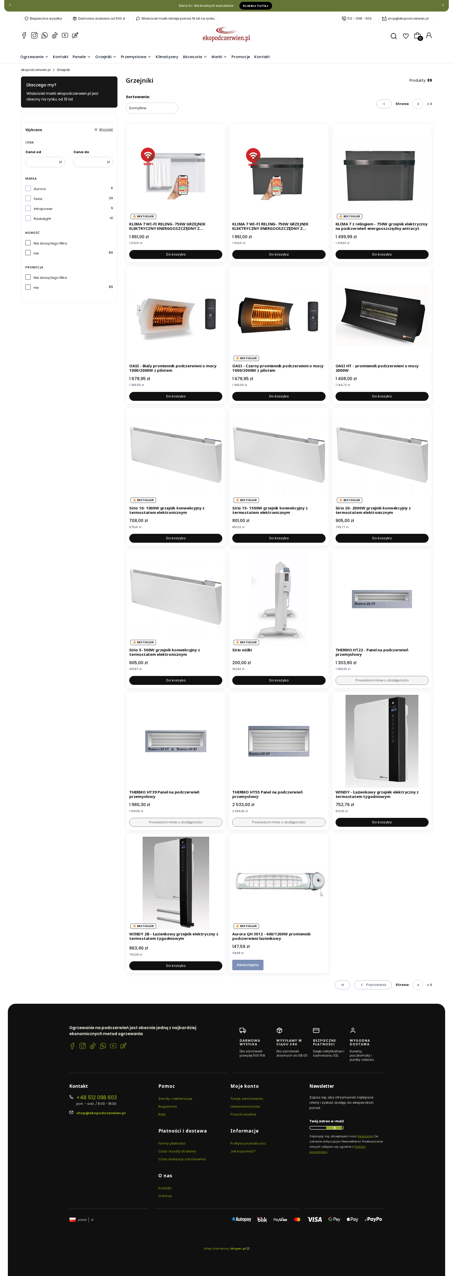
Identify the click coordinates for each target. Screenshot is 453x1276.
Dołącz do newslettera (334, 1128)
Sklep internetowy (225, 1248)
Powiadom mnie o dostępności (382, 680)
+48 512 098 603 (96, 1097)
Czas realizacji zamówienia (182, 1159)
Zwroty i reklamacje (175, 1098)
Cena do (81, 151)
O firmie (165, 1196)
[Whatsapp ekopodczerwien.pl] (44, 36)
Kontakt (164, 1188)
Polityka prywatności (248, 1143)
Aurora (40, 188)
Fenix (38, 198)
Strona (402, 103)
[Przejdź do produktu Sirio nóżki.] (278, 599)
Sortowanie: (138, 96)
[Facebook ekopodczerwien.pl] (24, 36)
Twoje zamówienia (246, 1098)
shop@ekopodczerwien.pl (408, 18)
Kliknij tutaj (255, 6)
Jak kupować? (243, 1151)
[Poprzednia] (10, 6)
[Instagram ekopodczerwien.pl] (34, 36)
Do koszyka (176, 254)
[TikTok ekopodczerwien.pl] (55, 36)
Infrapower (43, 208)
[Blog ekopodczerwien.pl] (75, 36)
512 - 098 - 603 (359, 18)
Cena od (33, 151)
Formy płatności (172, 1143)
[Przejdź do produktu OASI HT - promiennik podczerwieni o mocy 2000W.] (382, 315)
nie (36, 253)
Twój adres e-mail (326, 1121)
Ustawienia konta (245, 1106)
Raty (162, 1114)
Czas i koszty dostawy (177, 1151)
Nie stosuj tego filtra (50, 243)
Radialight (42, 218)
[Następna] (443, 6)
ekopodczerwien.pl (36, 70)
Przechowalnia (243, 1114)
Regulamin (167, 1106)
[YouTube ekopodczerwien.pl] (65, 36)
